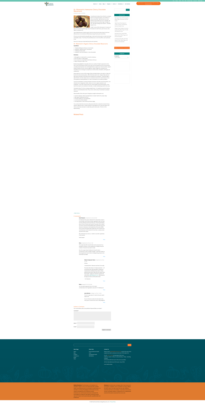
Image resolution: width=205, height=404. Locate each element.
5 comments (83, 13)
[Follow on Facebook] (75, 362)
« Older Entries (77, 213)
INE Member (91, 356)
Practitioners (120, 3)
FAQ (182, 0)
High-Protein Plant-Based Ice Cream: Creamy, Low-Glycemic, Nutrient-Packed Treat (121, 25)
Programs (108, 3)
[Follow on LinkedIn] (83, 362)
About (75, 351)
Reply (104, 239)
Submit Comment (106, 329)
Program (75, 354)
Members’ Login (189, 0)
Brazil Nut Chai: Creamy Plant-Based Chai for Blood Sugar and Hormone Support (121, 35)
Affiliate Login (200, 0)
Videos (180, 0)
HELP (185, 0)
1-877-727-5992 (110, 355)
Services (114, 3)
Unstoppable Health (93, 354)
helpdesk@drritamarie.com (115, 351)
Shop (173, 0)
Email (75, 326)
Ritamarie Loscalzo (78, 13)
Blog (74, 353)
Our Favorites (127, 3)
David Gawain (82, 218)
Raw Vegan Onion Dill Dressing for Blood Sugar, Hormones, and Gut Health (122, 19)
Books (75, 357)
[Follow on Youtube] (80, 362)
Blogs (104, 3)
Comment (76, 310)
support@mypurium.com (93, 275)
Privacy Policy (113, 401)
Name (75, 323)
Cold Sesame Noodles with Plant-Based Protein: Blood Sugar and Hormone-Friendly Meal (121, 40)
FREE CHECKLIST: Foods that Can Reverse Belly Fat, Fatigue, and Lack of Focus (148, 3)
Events (100, 3)
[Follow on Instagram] (77, 362)
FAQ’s (75, 358)
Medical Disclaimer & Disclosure (122, 48)
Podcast (177, 0)
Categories (116, 56)
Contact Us (195, 0)
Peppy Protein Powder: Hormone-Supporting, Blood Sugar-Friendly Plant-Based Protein (121, 30)
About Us (95, 3)
